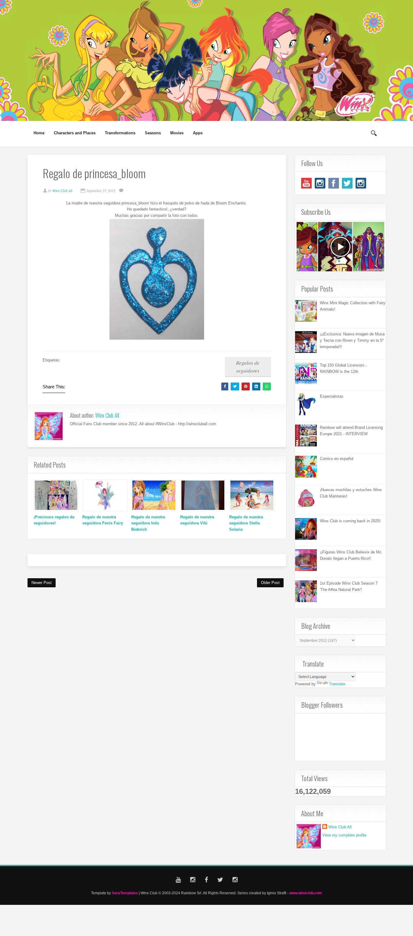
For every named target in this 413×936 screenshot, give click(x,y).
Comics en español (336, 458)
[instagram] (320, 183)
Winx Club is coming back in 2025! (350, 521)
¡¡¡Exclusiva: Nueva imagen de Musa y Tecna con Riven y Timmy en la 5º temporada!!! (352, 340)
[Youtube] (306, 183)
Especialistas (331, 396)
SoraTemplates (125, 893)
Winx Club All (107, 415)
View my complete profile (344, 835)
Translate (337, 684)
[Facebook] (333, 183)
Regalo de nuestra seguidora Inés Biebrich (148, 523)
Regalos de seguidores (247, 366)
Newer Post (41, 582)
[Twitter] (347, 183)
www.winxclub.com (305, 893)
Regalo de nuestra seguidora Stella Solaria (246, 523)
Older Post (270, 582)
